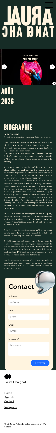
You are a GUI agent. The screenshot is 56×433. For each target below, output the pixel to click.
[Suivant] (52, 66)
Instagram (10, 407)
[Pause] (54, 83)
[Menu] (49, 5)
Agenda (9, 397)
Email (11, 324)
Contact (9, 401)
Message (13, 338)
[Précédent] (4, 66)
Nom (11, 310)
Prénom (12, 296)
